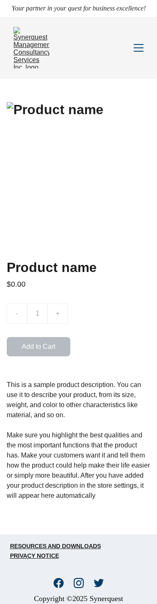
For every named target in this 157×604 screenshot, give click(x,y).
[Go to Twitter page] (99, 583)
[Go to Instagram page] (83, 583)
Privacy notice (34, 555)
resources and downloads (55, 546)
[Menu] (139, 48)
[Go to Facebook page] (63, 583)
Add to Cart (38, 346)
